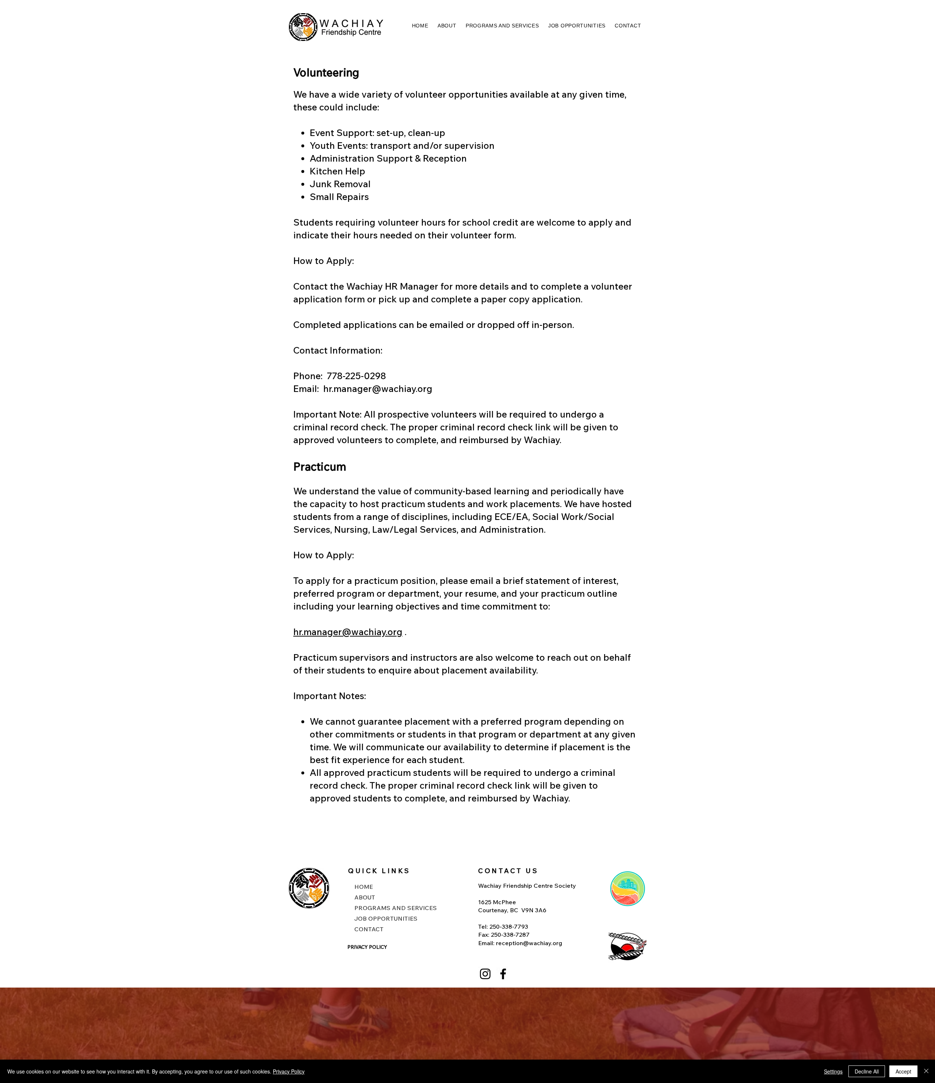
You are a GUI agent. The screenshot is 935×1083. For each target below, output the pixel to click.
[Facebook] (503, 974)
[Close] (926, 1071)
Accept (903, 1071)
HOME (363, 886)
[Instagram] (485, 974)
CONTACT (368, 929)
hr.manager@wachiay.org (377, 388)
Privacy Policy (289, 1071)
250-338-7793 (508, 926)
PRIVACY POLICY (367, 947)
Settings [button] (833, 1071)
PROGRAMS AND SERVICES (387, 908)
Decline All (867, 1071)
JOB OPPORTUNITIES (385, 918)
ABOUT (364, 897)
